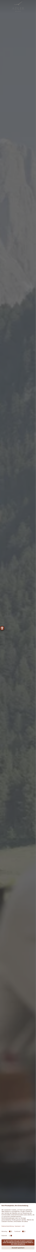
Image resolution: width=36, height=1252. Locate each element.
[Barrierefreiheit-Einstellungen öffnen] (2, 628)
